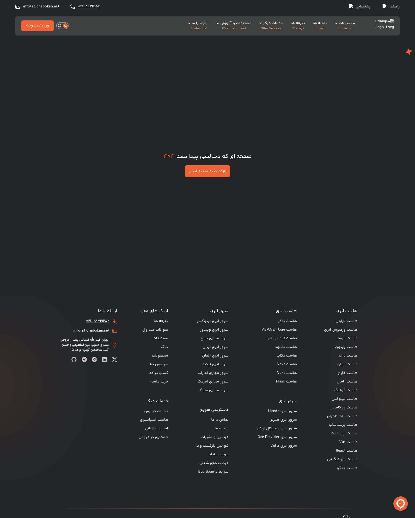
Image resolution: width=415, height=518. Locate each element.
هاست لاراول (346, 321)
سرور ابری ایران (215, 347)
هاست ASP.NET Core (279, 330)
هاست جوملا (346, 338)
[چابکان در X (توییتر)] (114, 359)
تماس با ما (219, 420)
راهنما (394, 7)
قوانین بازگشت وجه (211, 446)
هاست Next (287, 364)
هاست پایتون (346, 347)
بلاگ (164, 347)
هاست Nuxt (287, 373)
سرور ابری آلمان (215, 356)
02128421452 (89, 7)
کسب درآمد (158, 373)
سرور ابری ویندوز (214, 330)
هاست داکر (287, 321)
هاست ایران (347, 364)
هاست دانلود (286, 347)
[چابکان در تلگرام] (84, 359)
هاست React (346, 451)
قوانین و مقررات (214, 437)
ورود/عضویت (37, 26)
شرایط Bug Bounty (213, 472)
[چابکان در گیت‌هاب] (74, 359)
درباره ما (221, 429)
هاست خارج (347, 373)
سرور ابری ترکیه (215, 364)
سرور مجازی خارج (214, 338)
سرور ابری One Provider (277, 437)
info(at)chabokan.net (41, 7)
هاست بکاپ (286, 356)
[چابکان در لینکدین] (104, 359)
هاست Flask (286, 382)
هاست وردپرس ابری (340, 330)
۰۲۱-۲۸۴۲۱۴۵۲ (98, 321)
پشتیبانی (363, 7)
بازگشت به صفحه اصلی (207, 171)
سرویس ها (159, 364)
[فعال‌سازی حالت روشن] (62, 26)
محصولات (160, 356)
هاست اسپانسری (154, 420)
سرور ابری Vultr (283, 446)
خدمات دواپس (156, 411)
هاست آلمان (347, 382)
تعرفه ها (161, 321)
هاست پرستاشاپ (343, 425)
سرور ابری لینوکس (212, 321)
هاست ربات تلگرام (342, 416)
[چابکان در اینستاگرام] (94, 359)
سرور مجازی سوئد (213, 390)
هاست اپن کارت (344, 434)
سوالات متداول (155, 330)
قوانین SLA (218, 454)
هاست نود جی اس (281, 338)
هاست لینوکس (344, 399)
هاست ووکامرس (343, 408)
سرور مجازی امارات (213, 373)
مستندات (160, 338)
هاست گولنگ (345, 390)
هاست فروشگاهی (342, 459)
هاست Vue (348, 442)
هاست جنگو (347, 468)
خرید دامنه (159, 382)
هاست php (348, 356)
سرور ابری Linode (282, 411)
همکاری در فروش (153, 437)
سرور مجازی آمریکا (213, 382)
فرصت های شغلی (213, 463)
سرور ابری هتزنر (283, 420)
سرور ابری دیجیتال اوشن (276, 429)
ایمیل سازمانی (156, 429)
